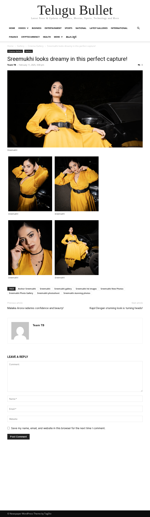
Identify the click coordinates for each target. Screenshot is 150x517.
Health (47, 36)
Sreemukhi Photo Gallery (21, 293)
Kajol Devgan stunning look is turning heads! (116, 308)
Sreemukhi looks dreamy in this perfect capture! (67, 58)
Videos (22, 28)
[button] (138, 28)
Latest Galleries (99, 28)
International (119, 28)
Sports (68, 28)
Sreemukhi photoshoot (48, 293)
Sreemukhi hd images (86, 288)
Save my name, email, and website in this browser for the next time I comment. (58, 428)
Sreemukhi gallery (63, 288)
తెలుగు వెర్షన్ (71, 36)
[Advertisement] (75, 483)
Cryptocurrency (30, 36)
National (81, 28)
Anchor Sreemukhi (27, 288)
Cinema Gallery (36, 46)
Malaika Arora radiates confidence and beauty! (35, 308)
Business (36, 28)
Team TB (11, 64)
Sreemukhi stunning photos (76, 293)
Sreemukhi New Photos (112, 288)
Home (12, 28)
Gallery (20, 46)
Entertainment (53, 28)
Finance (13, 36)
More (57, 36)
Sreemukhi (45, 288)
